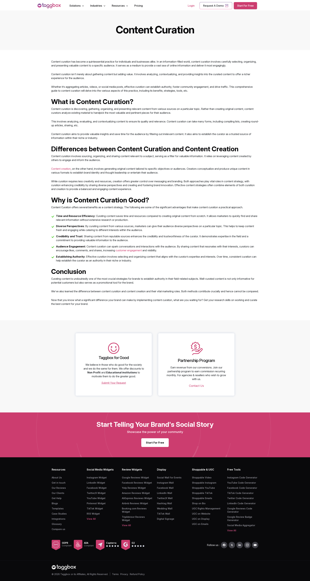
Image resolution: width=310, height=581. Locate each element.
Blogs (55, 503)
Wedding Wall (164, 508)
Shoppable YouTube (203, 487)
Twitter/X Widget (96, 493)
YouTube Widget (96, 498)
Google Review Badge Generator (239, 518)
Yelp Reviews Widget (134, 487)
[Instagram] (247, 545)
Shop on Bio (199, 503)
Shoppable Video (202, 477)
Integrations (58, 518)
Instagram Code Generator (242, 477)
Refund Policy (137, 574)
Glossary (57, 524)
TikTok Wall (163, 513)
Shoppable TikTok (202, 493)
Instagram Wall (165, 482)
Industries (96, 5)
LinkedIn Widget (96, 482)
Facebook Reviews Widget (137, 482)
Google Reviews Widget (135, 477)
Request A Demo (213, 5)
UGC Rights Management (206, 508)
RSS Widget (93, 513)
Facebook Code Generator (242, 487)
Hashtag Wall (164, 503)
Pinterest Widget (96, 503)
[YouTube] (255, 545)
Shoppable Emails (202, 498)
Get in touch (59, 482)
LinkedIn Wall (164, 493)
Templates (58, 508)
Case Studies (59, 513)
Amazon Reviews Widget (136, 493)
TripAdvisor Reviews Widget (133, 518)
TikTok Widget (95, 508)
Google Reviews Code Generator (239, 510)
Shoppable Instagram (204, 482)
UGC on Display (201, 518)
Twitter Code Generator (240, 498)
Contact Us (196, 385)
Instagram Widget (97, 477)
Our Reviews (59, 487)
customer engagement (129, 250)
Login (191, 5)
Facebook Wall (165, 487)
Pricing (138, 5)
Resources (118, 5)
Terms (115, 574)
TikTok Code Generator (240, 493)
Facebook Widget (97, 487)
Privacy (124, 574)
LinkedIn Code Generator (241, 503)
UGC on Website (201, 513)
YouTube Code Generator (241, 482)
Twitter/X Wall (165, 498)
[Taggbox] (64, 567)
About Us (57, 477)
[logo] (49, 5)
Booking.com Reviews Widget (134, 510)
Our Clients (58, 493)
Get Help (57, 498)
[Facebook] (224, 545)
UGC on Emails (200, 524)
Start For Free (245, 5)
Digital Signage (165, 518)
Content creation (61, 168)
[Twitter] (232, 545)
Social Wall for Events (169, 477)
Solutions (75, 5)
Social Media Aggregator (241, 525)
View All (91, 518)
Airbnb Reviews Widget (135, 503)
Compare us (58, 529)
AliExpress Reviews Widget (137, 498)
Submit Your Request (113, 382)
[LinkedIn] (239, 545)
